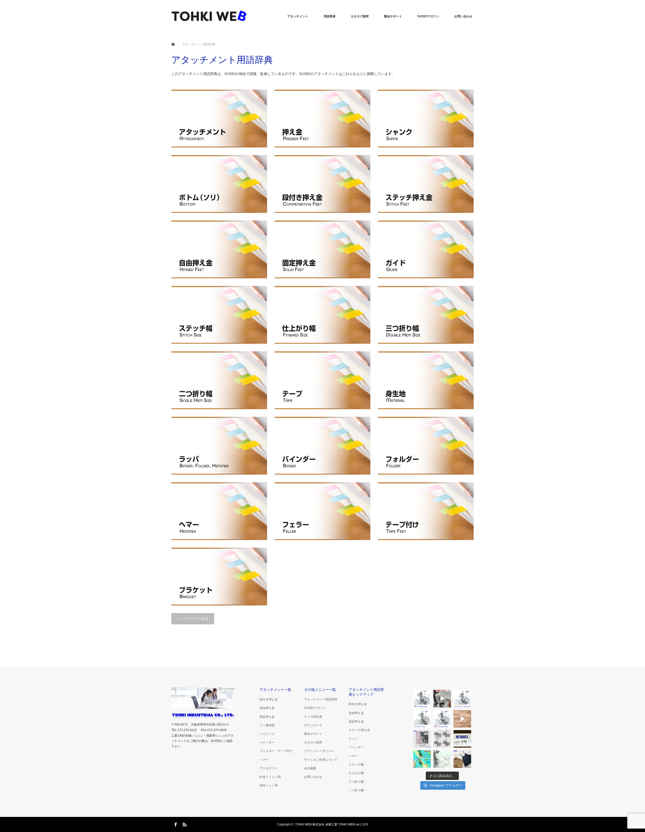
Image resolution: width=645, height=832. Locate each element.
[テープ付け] (426, 511)
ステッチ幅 (356, 764)
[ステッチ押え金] (426, 184)
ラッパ (353, 738)
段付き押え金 (269, 699)
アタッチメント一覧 (275, 690)
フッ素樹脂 (267, 725)
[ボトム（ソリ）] (219, 184)
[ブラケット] (219, 577)
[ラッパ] (219, 446)
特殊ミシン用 (269, 785)
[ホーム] (173, 38)
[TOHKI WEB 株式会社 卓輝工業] (209, 16)
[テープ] (322, 380)
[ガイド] (426, 249)
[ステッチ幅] (219, 315)
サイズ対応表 (313, 716)
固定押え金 (267, 716)
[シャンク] (426, 118)
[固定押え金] (322, 249)
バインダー (267, 742)
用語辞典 (330, 16)
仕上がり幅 (356, 773)
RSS (184, 823)
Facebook (175, 823)
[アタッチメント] (219, 118)
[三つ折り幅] (426, 315)
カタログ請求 (360, 16)
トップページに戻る (193, 619)
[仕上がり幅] (322, 315)
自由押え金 (267, 708)
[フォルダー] (426, 446)
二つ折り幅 (356, 790)
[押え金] (322, 118)
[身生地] (426, 380)
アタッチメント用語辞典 (320, 699)
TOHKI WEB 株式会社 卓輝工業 (316, 824)
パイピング (267, 734)
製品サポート (393, 16)
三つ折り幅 (356, 781)
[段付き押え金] (322, 184)
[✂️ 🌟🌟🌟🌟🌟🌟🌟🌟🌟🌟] (462, 759)
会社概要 (310, 768)
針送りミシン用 (270, 777)
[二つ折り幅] (219, 380)
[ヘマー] (219, 511)
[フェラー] (322, 511)
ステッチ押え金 (359, 730)
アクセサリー (269, 768)
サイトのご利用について (320, 760)
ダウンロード (313, 725)
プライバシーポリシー (319, 751)
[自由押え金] (219, 249)
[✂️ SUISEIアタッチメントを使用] (422, 739)
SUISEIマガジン (428, 16)
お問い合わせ (463, 16)
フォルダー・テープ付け (276, 751)
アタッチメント (297, 16)
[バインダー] (322, 446)
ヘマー (264, 760)
